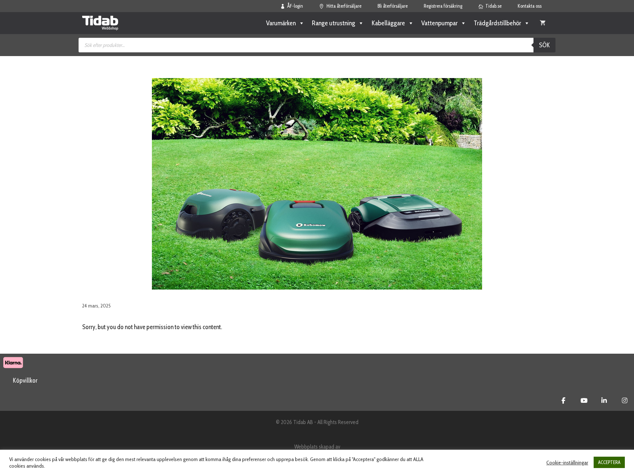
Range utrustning (333, 23)
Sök (544, 45)
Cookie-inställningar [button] (567, 462)
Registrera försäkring (443, 6)
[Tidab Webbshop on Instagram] (624, 400)
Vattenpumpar (439, 23)
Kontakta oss (530, 6)
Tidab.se (493, 6)
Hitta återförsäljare (344, 6)
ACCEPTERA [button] (609, 462)
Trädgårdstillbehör (497, 23)
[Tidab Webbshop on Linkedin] (604, 400)
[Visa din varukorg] (542, 23)
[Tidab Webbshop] (100, 23)
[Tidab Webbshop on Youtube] (584, 400)
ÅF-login (295, 6)
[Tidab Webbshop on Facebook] (563, 400)
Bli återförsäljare (393, 6)
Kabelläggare (388, 23)
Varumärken (281, 23)
